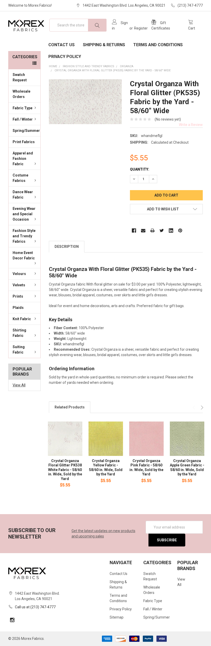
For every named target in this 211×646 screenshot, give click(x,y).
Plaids (18, 308)
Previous (194, 407)
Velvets (19, 285)
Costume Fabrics (20, 178)
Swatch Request (20, 77)
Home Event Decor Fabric (24, 255)
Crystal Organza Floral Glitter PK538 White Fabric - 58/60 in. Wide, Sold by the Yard (65, 470)
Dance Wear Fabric (23, 194)
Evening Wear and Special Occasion (24, 214)
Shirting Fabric (19, 333)
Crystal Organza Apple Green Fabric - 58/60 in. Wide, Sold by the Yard (187, 467)
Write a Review (191, 125)
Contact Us (61, 44)
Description (67, 246)
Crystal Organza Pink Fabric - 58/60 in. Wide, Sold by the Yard (146, 467)
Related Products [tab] (70, 407)
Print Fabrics (24, 142)
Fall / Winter (23, 119)
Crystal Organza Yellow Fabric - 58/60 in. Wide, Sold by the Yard (105, 467)
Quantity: (139, 169)
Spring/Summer (26, 131)
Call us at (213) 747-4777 (35, 607)
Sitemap (117, 617)
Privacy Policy (64, 56)
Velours (19, 274)
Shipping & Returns (104, 44)
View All (19, 385)
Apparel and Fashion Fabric (23, 158)
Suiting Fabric (19, 349)
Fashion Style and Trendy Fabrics (24, 236)
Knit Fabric (22, 319)
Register (141, 28)
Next (201, 407)
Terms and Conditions (158, 44)
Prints (18, 296)
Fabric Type (22, 108)
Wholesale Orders (21, 94)
